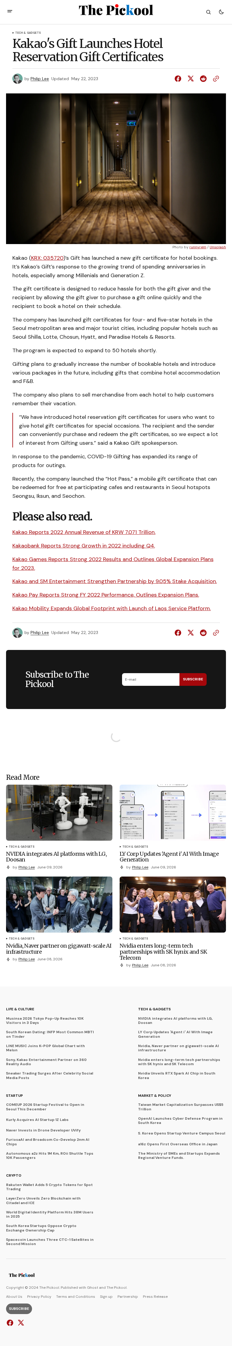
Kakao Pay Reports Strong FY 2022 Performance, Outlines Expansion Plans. (105, 594)
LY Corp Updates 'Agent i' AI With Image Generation (175, 1034)
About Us (14, 1296)
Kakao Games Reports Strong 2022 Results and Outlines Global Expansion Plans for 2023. (113, 564)
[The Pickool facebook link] (10, 1323)
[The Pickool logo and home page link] (21, 1276)
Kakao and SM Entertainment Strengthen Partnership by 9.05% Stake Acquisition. (114, 581)
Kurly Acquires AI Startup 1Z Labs (37, 1120)
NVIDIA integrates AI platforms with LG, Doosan (175, 1020)
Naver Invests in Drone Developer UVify (43, 1130)
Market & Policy (154, 1095)
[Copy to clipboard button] (215, 79)
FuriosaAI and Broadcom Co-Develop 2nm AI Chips (47, 1141)
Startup (14, 1095)
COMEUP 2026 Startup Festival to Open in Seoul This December (45, 1107)
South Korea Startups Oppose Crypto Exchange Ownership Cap (41, 1228)
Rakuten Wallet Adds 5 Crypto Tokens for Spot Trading (49, 1187)
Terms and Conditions (75, 1296)
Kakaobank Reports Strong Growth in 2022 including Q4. (83, 545)
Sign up (106, 1296)
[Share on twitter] (190, 79)
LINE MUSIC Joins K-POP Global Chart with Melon (45, 1048)
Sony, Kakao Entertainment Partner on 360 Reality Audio (46, 1062)
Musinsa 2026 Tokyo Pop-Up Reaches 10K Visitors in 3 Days (45, 1020)
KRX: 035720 (47, 258)
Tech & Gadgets (28, 33)
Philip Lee (40, 78)
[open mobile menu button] (10, 12)
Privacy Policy (39, 1296)
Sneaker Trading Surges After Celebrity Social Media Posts (49, 1075)
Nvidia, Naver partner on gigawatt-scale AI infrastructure (178, 1048)
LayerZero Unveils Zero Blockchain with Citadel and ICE (43, 1200)
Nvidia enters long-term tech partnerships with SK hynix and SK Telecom (179, 1062)
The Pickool (117, 1287)
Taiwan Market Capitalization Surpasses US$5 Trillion (180, 1107)
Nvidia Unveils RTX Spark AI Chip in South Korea (176, 1075)
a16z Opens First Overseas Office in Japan (178, 1144)
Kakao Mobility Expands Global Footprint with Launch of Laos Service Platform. (111, 608)
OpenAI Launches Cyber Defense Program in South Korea (180, 1120)
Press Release (155, 1296)
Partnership (128, 1296)
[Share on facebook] (179, 79)
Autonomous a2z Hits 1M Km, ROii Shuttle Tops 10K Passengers (49, 1155)
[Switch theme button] (221, 12)
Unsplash (218, 247)
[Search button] (208, 12)
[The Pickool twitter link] (20, 1323)
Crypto (13, 1175)
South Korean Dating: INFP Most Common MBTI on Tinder (50, 1034)
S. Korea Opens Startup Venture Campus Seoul (181, 1133)
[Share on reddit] (203, 79)
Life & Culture (20, 1009)
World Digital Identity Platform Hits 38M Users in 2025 (49, 1214)
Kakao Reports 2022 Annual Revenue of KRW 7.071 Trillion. (84, 532)
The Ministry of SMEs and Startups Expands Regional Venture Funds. (179, 1155)
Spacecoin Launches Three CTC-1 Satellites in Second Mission (50, 1242)
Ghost (92, 1287)
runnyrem (197, 247)
